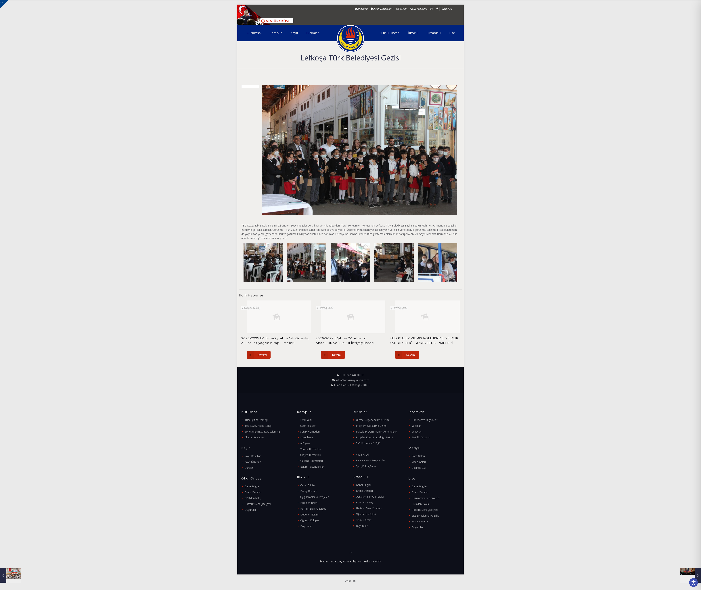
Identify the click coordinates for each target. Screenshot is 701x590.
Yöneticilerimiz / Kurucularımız (262, 431)
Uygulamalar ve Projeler (314, 497)
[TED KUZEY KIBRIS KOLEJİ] (350, 38)
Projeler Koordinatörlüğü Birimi (374, 437)
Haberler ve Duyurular (424, 420)
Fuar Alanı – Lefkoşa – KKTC (352, 385)
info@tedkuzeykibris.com (352, 380)
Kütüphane (306, 437)
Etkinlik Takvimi (421, 437)
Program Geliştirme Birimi (371, 425)
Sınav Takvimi (364, 520)
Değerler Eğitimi (309, 514)
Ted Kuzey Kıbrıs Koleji (258, 425)
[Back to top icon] (350, 552)
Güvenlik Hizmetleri (311, 461)
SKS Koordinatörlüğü (368, 443)
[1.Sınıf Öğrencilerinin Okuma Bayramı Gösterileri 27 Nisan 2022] (690, 575)
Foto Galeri (418, 456)
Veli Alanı (417, 431)
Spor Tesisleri (308, 425)
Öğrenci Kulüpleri (310, 520)
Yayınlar (416, 425)
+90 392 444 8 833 (352, 375)
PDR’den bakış (253, 498)
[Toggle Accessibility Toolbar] (693, 582)
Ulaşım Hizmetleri (310, 455)
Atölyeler (305, 443)
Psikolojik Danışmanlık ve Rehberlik (376, 431)
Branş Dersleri (253, 492)
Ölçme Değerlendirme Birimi (372, 420)
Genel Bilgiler (252, 486)
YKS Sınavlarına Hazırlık (425, 515)
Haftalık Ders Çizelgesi (258, 504)
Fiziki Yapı (306, 420)
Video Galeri (419, 462)
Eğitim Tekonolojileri (312, 466)
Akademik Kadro (254, 437)
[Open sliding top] (4, 4)
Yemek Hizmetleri (310, 449)
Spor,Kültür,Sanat (366, 466)
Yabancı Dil (362, 454)
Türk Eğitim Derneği (256, 420)
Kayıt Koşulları (253, 456)
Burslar (249, 467)
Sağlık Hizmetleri (310, 431)
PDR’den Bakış (308, 503)
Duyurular (250, 509)
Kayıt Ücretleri (253, 462)
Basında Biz (419, 467)
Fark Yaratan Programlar (370, 460)
